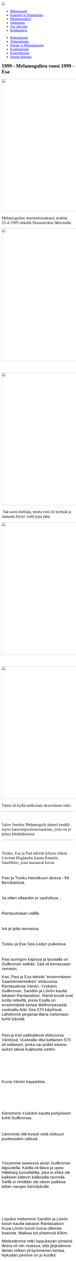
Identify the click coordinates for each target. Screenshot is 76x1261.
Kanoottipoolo (19, 53)
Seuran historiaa (20, 57)
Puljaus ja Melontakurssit (26, 45)
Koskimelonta (19, 49)
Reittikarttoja (18, 30)
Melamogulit (18, 11)
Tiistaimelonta (19, 41)
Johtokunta (17, 23)
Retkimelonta (19, 37)
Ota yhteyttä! (18, 26)
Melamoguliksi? (20, 19)
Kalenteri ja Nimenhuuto (26, 15)
